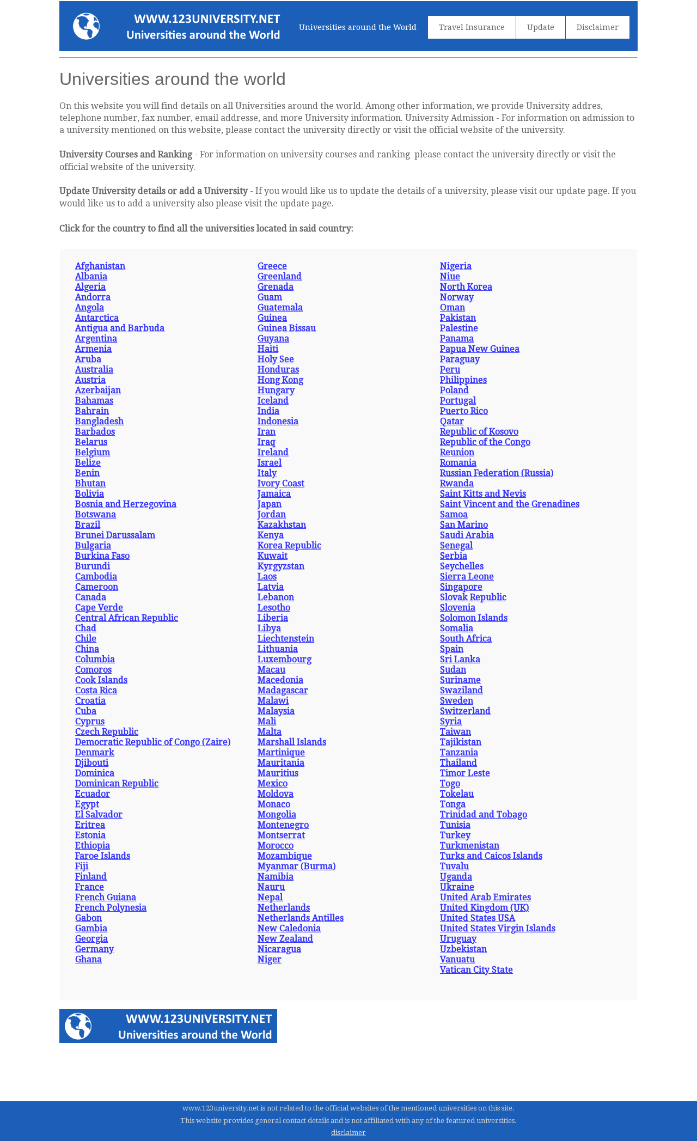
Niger (270, 959)
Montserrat (281, 835)
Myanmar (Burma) (296, 866)
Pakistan (458, 318)
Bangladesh (99, 421)
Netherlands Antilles (301, 918)
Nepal (270, 897)
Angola (89, 307)
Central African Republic (126, 618)
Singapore (461, 587)
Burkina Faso (102, 556)
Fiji (81, 866)
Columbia (95, 659)
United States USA (477, 918)
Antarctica (97, 318)
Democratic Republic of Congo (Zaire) (152, 742)
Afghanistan (100, 266)
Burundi (92, 566)
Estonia (90, 835)
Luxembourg (284, 659)
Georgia (91, 938)
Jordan (272, 514)
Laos (267, 576)
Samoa (454, 514)
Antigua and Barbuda (119, 328)
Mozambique (285, 856)
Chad (85, 628)
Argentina (96, 338)
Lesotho (274, 607)
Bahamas (94, 400)
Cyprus (90, 721)
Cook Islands (101, 680)
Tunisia (455, 825)
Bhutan (90, 483)
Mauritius (278, 773)
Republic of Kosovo (479, 431)
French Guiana (105, 897)
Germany (94, 949)
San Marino (464, 525)
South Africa (466, 638)
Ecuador (92, 794)
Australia (94, 369)
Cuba (85, 711)
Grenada (276, 287)
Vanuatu (457, 959)
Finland (91, 876)
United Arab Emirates (485, 897)
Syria (451, 721)
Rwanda (457, 483)
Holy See (276, 359)
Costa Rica (96, 690)
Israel (270, 462)
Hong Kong (280, 380)
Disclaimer (598, 27)
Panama (457, 338)
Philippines (463, 380)
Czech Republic (106, 732)
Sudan (453, 669)
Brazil (87, 525)
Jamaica (274, 494)
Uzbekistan (463, 949)
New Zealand (285, 938)
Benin (87, 473)
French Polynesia (110, 907)
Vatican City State (476, 970)
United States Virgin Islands (497, 928)
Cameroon (96, 587)
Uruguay (458, 938)
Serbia (453, 556)
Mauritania (281, 763)
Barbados (95, 431)
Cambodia (96, 576)
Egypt (87, 804)
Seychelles (462, 566)
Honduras (278, 369)
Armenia (93, 349)
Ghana (88, 959)
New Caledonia (289, 928)
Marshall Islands (292, 742)
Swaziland (461, 690)
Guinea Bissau (287, 328)
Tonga (453, 804)
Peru (450, 369)
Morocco (276, 845)
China (87, 649)
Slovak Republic (473, 597)
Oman (452, 307)
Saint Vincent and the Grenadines (509, 504)
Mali (267, 721)
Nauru (271, 887)
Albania (91, 276)
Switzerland (465, 711)
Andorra (93, 297)
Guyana (273, 338)
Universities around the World (358, 27)
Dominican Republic (116, 783)
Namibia (276, 876)
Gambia (91, 928)
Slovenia (457, 607)
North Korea (466, 287)
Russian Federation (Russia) (496, 473)
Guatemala (280, 307)
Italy (267, 473)
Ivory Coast (281, 483)
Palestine (459, 328)
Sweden (456, 700)
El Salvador (99, 814)
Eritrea (90, 825)
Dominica (94, 773)
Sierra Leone (467, 576)
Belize (88, 462)
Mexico (273, 783)
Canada (90, 597)
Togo (450, 783)
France (89, 887)
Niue (450, 276)
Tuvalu (454, 866)
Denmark (94, 752)
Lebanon (276, 597)
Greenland (280, 276)
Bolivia (89, 494)
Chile (85, 638)
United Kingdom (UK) (484, 907)
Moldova (276, 794)
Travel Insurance (472, 27)
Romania (458, 462)
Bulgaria (93, 545)
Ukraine (457, 887)
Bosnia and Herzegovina (125, 504)
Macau (271, 669)
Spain (451, 649)
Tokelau (457, 794)
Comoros (93, 669)
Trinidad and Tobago (483, 814)
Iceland (273, 400)
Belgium (92, 452)
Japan (270, 504)
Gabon (88, 918)
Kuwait (273, 556)
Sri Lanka (460, 659)
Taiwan (455, 732)
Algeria (90, 287)
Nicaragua (279, 949)
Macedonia (280, 680)
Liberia (273, 618)
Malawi (273, 700)
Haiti (268, 349)
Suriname (460, 680)
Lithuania (278, 649)
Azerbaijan (98, 390)
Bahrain (92, 411)
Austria (90, 380)
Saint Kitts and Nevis (483, 494)
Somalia (456, 628)
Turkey (455, 835)
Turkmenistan (469, 845)
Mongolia (277, 814)
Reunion (457, 452)
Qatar (452, 421)
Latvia (271, 587)
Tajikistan (460, 742)
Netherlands (284, 907)
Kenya (271, 535)
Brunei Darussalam (115, 535)
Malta (270, 732)
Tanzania (459, 752)
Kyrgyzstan (281, 566)
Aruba (88, 359)
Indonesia (278, 421)
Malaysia (276, 711)
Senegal (456, 545)
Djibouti (91, 763)
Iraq (267, 442)
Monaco (274, 804)
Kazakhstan (282, 525)
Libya (269, 628)
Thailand (458, 763)
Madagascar (283, 690)
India (268, 411)
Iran (267, 431)
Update (540, 27)
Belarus (91, 442)
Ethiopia (92, 845)
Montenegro (283, 825)
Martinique (281, 752)
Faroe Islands (102, 856)
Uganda (456, 876)
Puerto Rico (464, 411)
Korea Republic (289, 545)
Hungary (276, 390)
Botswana (95, 514)
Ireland (273, 452)
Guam (270, 297)
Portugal (458, 400)
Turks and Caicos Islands (491, 856)
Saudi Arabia (467, 535)
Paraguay (460, 359)
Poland (454, 390)
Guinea (272, 318)
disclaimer (348, 1132)
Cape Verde (99, 607)
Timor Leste (465, 773)
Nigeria (456, 266)
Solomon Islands (474, 618)
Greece (272, 266)
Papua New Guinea (479, 349)
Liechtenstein (286, 638)
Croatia (90, 700)
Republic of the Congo (485, 442)
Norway (457, 297)
